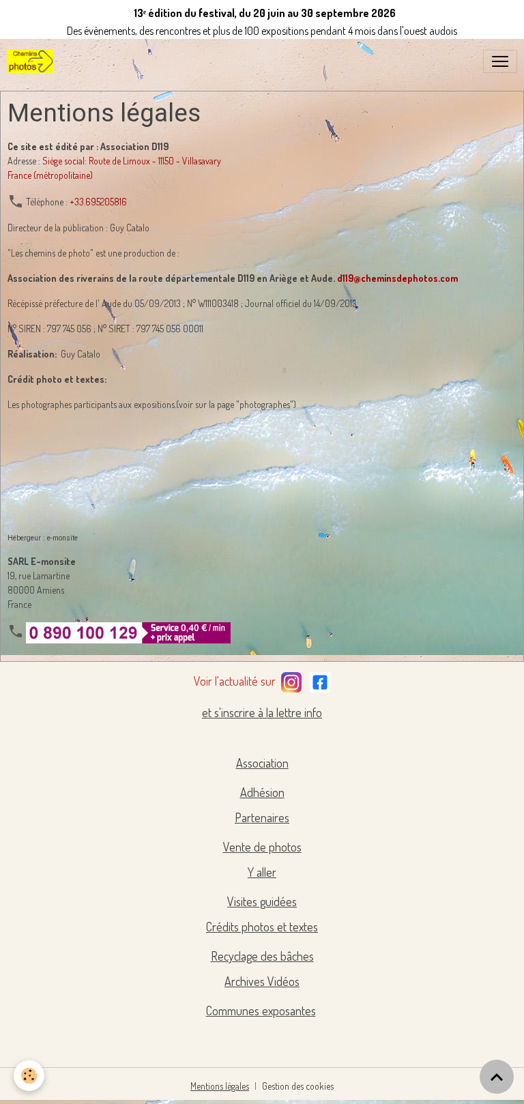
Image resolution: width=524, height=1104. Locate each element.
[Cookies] (29, 1075)
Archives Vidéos (262, 981)
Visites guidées (262, 901)
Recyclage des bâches (262, 955)
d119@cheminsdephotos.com (397, 278)
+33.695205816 (98, 201)
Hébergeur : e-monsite (43, 538)
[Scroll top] (497, 1077)
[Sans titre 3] (291, 679)
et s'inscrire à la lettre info (262, 712)
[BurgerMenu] (500, 61)
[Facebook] (320, 679)
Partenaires (262, 817)
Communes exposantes (261, 1010)
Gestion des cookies (298, 1086)
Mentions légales (219, 1086)
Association (262, 762)
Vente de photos (262, 846)
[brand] (33, 61)
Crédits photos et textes (262, 926)
